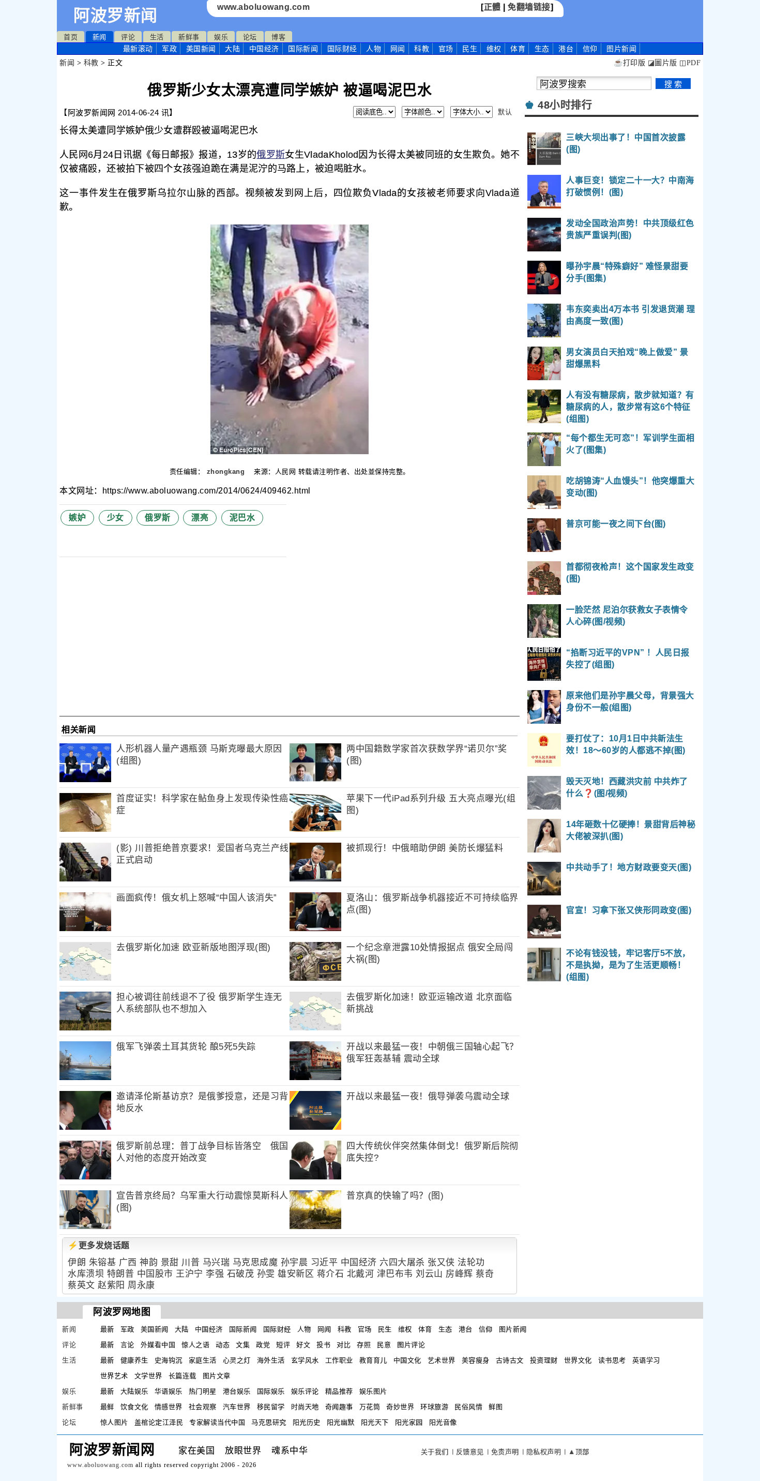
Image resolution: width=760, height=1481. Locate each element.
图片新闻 (513, 1329)
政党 (263, 1345)
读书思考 (612, 1360)
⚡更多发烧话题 (99, 1245)
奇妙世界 (400, 1407)
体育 (517, 48)
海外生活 (271, 1360)
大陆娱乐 (134, 1391)
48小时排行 (565, 105)
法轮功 (471, 1262)
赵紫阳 (111, 1285)
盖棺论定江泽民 (159, 1422)
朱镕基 (102, 1262)
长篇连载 (182, 1376)
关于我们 (435, 1452)
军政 (169, 48)
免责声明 (505, 1452)
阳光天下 (375, 1422)
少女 (115, 517)
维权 (494, 48)
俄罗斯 (270, 154)
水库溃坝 (86, 1274)
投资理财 (544, 1360)
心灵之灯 (237, 1360)
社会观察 (203, 1407)
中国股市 (155, 1274)
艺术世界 (441, 1360)
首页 (71, 37)
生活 (157, 37)
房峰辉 (459, 1274)
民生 (469, 48)
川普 (190, 1262)
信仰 (590, 48)
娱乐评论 (305, 1391)
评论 (128, 37)
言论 (127, 1345)
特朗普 (120, 1274)
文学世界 (148, 1376)
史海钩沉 (169, 1360)
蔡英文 (81, 1285)
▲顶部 (578, 1452)
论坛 (250, 37)
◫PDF (690, 63)
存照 (364, 1345)
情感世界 (169, 1407)
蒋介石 (330, 1274)
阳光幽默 (341, 1422)
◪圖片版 (662, 63)
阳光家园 (409, 1422)
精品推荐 (339, 1391)
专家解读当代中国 (217, 1422)
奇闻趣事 (339, 1407)
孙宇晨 (294, 1262)
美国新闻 (201, 48)
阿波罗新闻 (115, 15)
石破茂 (240, 1274)
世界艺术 (114, 1376)
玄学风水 (305, 1360)
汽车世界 (237, 1407)
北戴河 (360, 1274)
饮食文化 (134, 1407)
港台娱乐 (237, 1391)
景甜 (170, 1262)
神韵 (149, 1262)
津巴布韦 (395, 1274)
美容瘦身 (476, 1360)
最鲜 (107, 1407)
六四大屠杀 (402, 1262)
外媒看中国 (158, 1345)
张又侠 (441, 1262)
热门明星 (203, 1391)
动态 (223, 1345)
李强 (215, 1274)
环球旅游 (434, 1407)
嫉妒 (77, 517)
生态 (542, 48)
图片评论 (411, 1345)
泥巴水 (242, 517)
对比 (344, 1345)
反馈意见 (470, 1452)
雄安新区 (296, 1274)
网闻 (397, 48)
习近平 (324, 1262)
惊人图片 (114, 1422)
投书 (323, 1345)
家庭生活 (203, 1360)
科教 (421, 48)
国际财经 (342, 48)
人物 (373, 48)
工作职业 (339, 1360)
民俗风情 (468, 1407)
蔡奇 (485, 1274)
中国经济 (264, 48)
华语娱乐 (169, 1391)
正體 (492, 7)
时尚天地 (305, 1407)
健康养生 (134, 1360)
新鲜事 (189, 37)
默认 (505, 112)
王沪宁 (189, 1274)
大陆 (232, 48)
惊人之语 (195, 1345)
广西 (128, 1262)
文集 (243, 1345)
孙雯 (266, 1274)
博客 (278, 37)
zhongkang (227, 471)
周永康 (141, 1285)
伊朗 (77, 1262)
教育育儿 (373, 1360)
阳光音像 (443, 1422)
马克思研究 (268, 1422)
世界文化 (578, 1360)
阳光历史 (307, 1422)
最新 (138, 48)
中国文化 (407, 1360)
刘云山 (429, 1274)
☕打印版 (629, 63)
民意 (384, 1345)
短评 (283, 1345)
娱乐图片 (373, 1391)
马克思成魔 (255, 1262)
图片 (621, 48)
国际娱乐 (271, 1391)
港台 (565, 48)
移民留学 (271, 1407)
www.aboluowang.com (263, 7)
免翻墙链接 (529, 7)
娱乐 (221, 37)
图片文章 (217, 1376)
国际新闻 (303, 48)
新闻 (100, 37)
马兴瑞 (216, 1262)
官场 (445, 48)
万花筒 (370, 1407)
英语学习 (646, 1360)
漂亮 (199, 517)
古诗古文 (510, 1360)
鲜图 (496, 1407)
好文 (303, 1345)
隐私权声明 (543, 1452)
